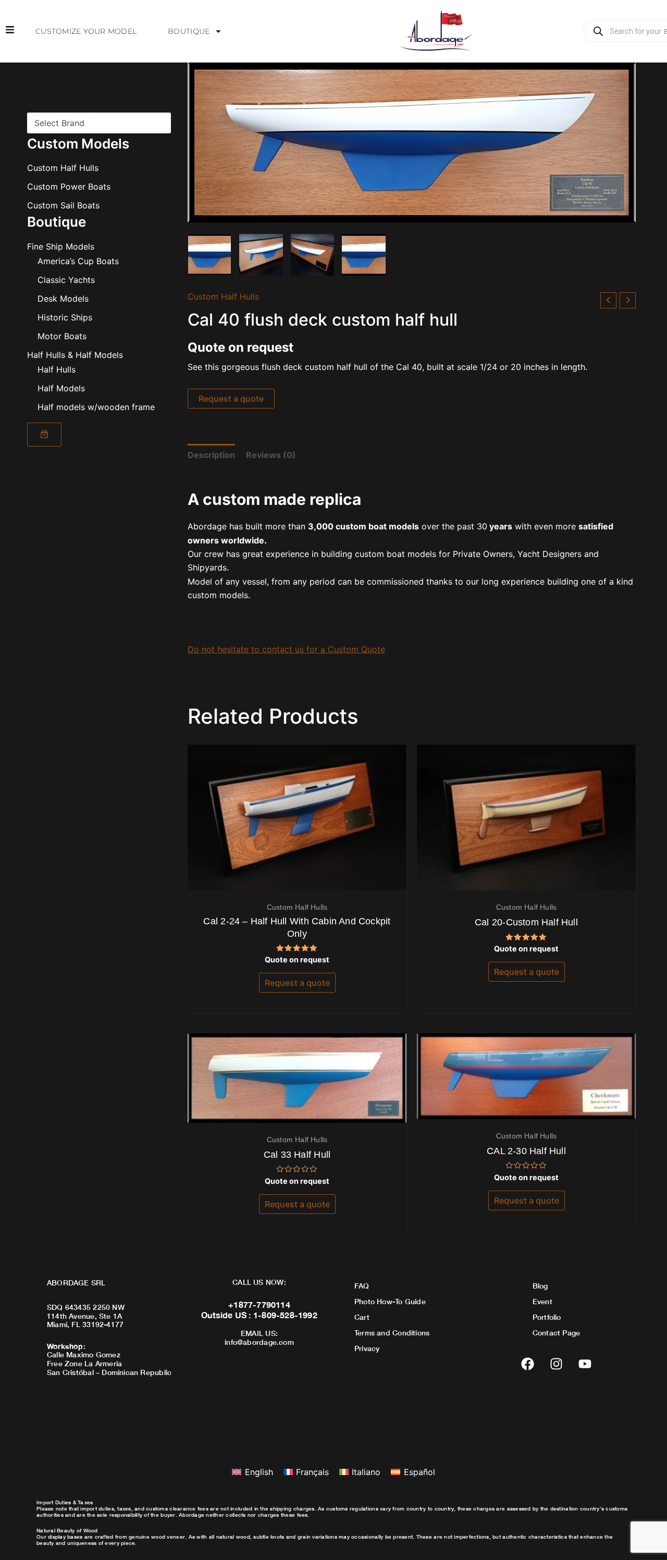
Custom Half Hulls (62, 168)
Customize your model (86, 31)
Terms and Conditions (391, 1332)
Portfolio (547, 1317)
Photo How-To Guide (390, 1301)
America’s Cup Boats (78, 260)
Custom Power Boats (68, 186)
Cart (361, 1317)
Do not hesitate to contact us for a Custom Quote (286, 649)
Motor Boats (62, 335)
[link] (44, 434)
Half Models (61, 387)
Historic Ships (65, 317)
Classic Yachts (66, 279)
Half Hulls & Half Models (75, 354)
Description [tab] (211, 455)
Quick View (297, 880)
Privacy (366, 1348)
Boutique (188, 31)
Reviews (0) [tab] (271, 455)
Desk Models (63, 298)
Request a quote (231, 398)
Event (542, 1301)
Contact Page (556, 1332)
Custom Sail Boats (63, 205)
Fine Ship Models (60, 246)
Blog (540, 1285)
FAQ (361, 1285)
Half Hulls (57, 369)
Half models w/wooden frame (96, 406)
